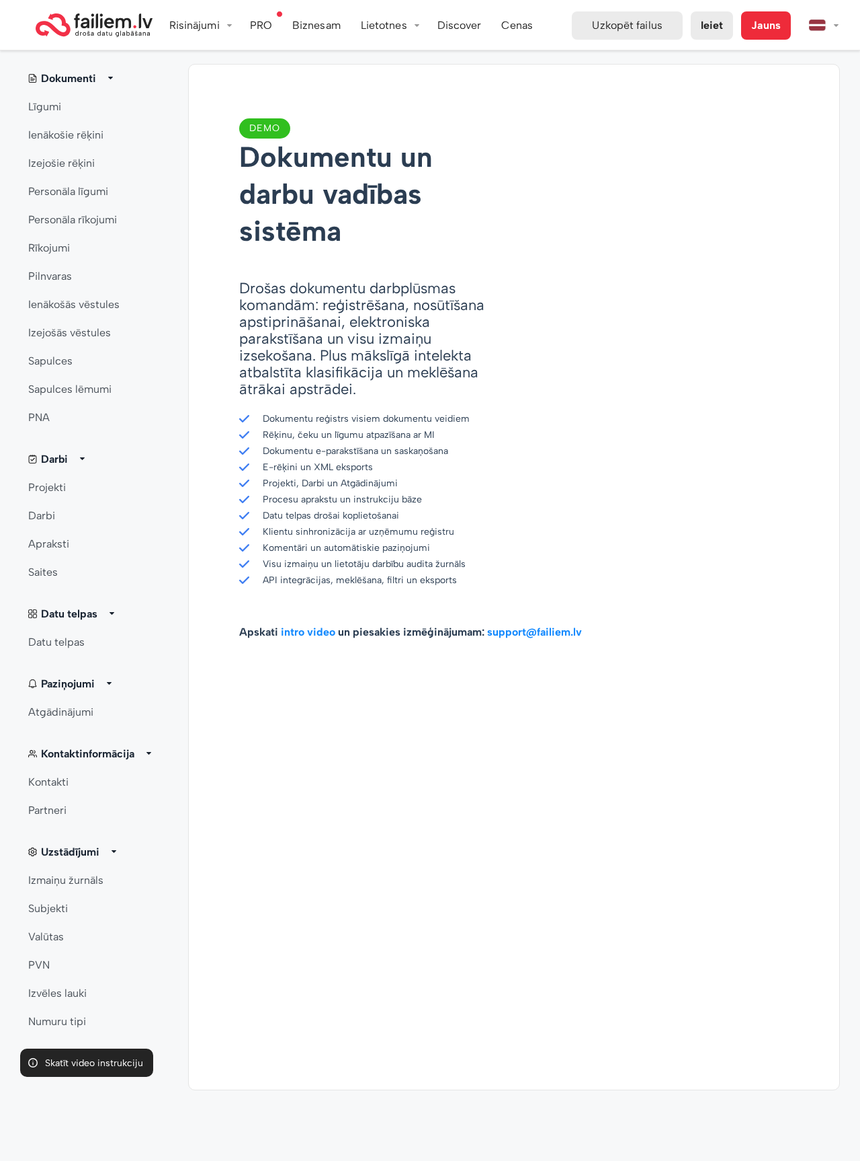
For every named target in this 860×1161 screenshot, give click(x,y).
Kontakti (48, 782)
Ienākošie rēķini (65, 134)
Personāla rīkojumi (72, 219)
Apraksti (48, 543)
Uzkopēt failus (627, 25)
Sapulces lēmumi (70, 389)
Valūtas (46, 936)
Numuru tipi (57, 1021)
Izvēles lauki (57, 993)
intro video (308, 632)
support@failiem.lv (534, 632)
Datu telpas (56, 642)
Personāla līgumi (68, 191)
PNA (39, 417)
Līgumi (44, 106)
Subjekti (48, 908)
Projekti (47, 487)
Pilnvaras (50, 276)
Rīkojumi (49, 247)
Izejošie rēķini (61, 163)
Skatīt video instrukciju (94, 1063)
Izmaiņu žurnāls (65, 880)
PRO (261, 25)
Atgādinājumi (60, 712)
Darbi (41, 515)
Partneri (47, 810)
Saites (43, 572)
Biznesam (316, 25)
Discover (459, 25)
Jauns (766, 25)
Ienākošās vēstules (74, 304)
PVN (39, 965)
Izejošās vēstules (69, 332)
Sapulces (50, 360)
